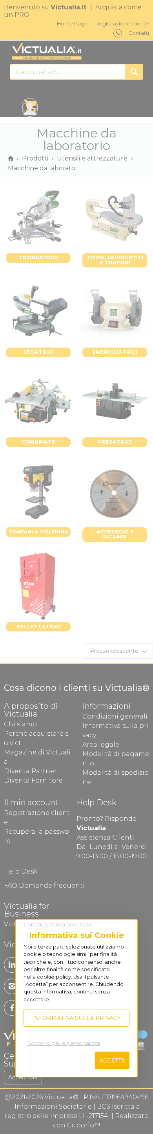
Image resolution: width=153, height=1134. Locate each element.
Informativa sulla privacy (76, 1018)
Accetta (112, 1060)
